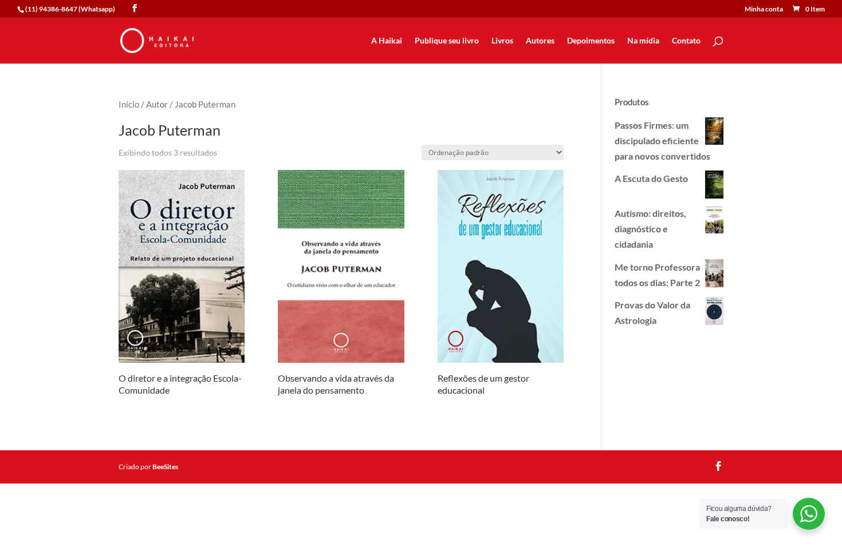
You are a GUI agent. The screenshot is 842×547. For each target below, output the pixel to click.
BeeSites (165, 466)
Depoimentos (591, 41)
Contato (686, 41)
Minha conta (764, 9)
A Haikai (386, 41)
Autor (157, 104)
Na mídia (643, 41)
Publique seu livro (447, 41)
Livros (502, 41)
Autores (540, 41)
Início (129, 104)
